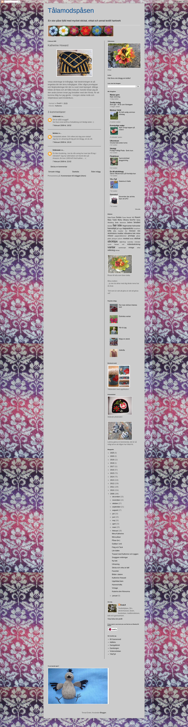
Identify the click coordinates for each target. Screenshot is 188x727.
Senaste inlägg (54, 172)
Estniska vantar (125, 316)
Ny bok (114, 561)
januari (115, 596)
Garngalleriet (115, 645)
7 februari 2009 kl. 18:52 (62, 125)
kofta (109, 231)
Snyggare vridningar (120, 557)
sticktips (113, 241)
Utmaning (115, 564)
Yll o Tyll (113, 179)
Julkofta (122, 350)
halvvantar (136, 226)
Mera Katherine (118, 534)
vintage (131, 247)
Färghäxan (114, 156)
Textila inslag (115, 102)
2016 (112, 470)
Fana (124, 217)
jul (117, 228)
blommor (123, 222)
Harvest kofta (117, 585)
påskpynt (114, 238)
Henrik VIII (130, 217)
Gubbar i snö (117, 544)
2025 (112, 453)
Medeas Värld (115, 110)
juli (113, 514)
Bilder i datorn (117, 574)
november (116, 500)
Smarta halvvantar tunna (118, 143)
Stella (138, 220)
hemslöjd (112, 228)
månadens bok (130, 233)
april (114, 524)
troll (123, 244)
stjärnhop (122, 242)
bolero (129, 222)
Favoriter (115, 571)
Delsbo (119, 217)
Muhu (120, 220)
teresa (55, 133)
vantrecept (122, 247)
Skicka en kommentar (58, 167)
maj (114, 520)
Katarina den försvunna (121, 591)
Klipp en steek (124, 339)
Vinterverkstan (115, 651)
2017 (112, 466)
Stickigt (113, 148)
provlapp (131, 236)
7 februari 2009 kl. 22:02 (62, 161)
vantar (111, 247)
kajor (120, 228)
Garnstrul (114, 194)
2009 (112, 494)
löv (126, 231)
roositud (126, 238)
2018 (112, 463)
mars (114, 527)
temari (116, 244)
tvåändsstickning (133, 244)
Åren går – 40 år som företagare (121, 104)
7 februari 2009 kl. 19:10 (62, 142)
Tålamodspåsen (71, 10)
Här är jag (122, 328)
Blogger (103, 713)
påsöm (120, 238)
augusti (115, 510)
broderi (137, 222)
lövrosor (132, 231)
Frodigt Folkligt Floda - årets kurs (121, 150)
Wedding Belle (113, 222)
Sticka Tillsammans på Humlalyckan (123, 173)
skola (131, 238)
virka (138, 247)
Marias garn (115, 95)
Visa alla (137, 209)
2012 (112, 483)
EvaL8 (123, 605)
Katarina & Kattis (125, 181)
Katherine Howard (119, 578)
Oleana (126, 220)
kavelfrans (137, 228)
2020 (112, 456)
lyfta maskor (118, 231)
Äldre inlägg (96, 172)
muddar (120, 233)
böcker (110, 226)
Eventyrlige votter (117, 125)
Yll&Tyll (113, 654)
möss (138, 233)
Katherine (58, 106)
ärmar (117, 250)
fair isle (117, 225)
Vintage (115, 588)
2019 (112, 460)
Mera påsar (116, 537)
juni (114, 517)
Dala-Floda (111, 217)
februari (115, 531)
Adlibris (113, 642)
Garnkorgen (114, 648)
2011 (112, 487)
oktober (115, 503)
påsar (138, 236)
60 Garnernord (115, 639)
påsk (109, 238)
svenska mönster (133, 242)
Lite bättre (116, 551)
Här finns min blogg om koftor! (119, 78)
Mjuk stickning (115, 97)
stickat (137, 238)
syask (109, 244)
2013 (112, 480)
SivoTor (132, 220)
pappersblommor (121, 236)
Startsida (75, 172)
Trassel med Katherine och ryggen (125, 554)
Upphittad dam (117, 581)
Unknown (57, 116)
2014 (112, 477)
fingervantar (127, 226)
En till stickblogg (117, 171)
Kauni (137, 217)
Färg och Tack (117, 547)
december (116, 497)
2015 (112, 473)
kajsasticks (128, 228)
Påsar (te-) (116, 540)
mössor (110, 236)
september (116, 507)
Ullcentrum (114, 141)
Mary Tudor (112, 220)
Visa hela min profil (115, 619)
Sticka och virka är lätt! (120, 568)
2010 (112, 490)
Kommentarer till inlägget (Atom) (73, 176)
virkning (111, 250)
